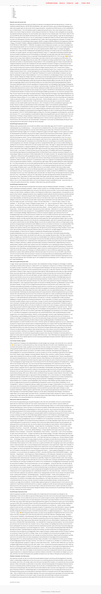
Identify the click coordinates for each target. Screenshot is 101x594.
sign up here (32, 139)
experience (56, 478)
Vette (14, 15)
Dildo (14, 16)
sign (54, 367)
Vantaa (14, 11)
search (57, 46)
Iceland (14, 14)
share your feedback (68, 442)
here (50, 84)
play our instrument (52, 203)
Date (14, 10)
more (32, 403)
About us (62, 3)
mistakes (24, 405)
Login (76, 3)
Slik (13, 9)
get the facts (27, 422)
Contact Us (70, 3)
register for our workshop (50, 501)
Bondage (15, 17)
